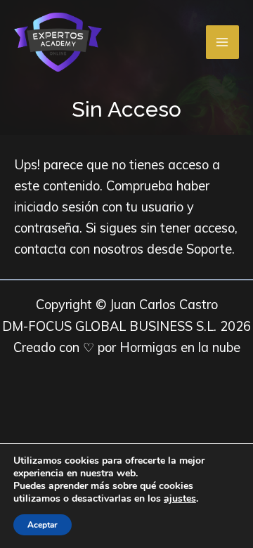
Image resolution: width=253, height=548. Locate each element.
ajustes (180, 498)
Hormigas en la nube (179, 347)
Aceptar (42, 524)
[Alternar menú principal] (222, 41)
